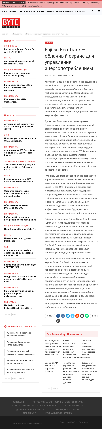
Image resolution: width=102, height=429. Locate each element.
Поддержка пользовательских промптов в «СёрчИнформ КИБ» (20, 279)
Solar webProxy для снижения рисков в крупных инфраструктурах (19, 293)
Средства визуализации (15, 70)
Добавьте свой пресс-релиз (31, 409)
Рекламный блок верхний (58, 413)
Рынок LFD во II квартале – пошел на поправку (18, 74)
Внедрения (53, 3)
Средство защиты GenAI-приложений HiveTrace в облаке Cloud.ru (17, 193)
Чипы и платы (44, 12)
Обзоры (76, 3)
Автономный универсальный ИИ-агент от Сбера (19, 62)
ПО (3, 12)
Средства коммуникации (16, 226)
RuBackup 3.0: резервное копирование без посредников (20, 218)
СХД (6, 247)
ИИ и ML (13, 46)
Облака (12, 12)
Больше (79, 12)
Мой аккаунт (30, 413)
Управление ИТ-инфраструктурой (20, 161)
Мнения (65, 3)
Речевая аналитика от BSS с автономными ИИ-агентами (18, 180)
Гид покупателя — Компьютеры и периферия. (59, 402)
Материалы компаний (11, 6)
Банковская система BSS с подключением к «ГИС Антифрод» (18, 87)
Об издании (18, 402)
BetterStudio (83, 422)
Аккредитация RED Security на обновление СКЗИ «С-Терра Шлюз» (19, 153)
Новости (49, 42)
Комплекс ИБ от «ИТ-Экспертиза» (15, 100)
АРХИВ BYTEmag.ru (74, 406)
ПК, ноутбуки (10, 302)
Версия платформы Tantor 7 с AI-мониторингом (19, 50)
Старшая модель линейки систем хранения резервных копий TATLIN (18, 253)
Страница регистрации (66, 409)
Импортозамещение (37, 3)
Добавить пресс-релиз (33, 6)
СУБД (6, 46)
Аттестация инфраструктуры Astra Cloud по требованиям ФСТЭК (19, 126)
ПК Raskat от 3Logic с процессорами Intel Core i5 (18, 306)
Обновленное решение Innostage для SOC (15, 206)
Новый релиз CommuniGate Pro (20, 229)
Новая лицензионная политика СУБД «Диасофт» (20, 139)
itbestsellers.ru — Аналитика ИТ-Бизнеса (34, 406)
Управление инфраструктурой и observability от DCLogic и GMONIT (19, 167)
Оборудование (63, 12)
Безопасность (27, 12)
